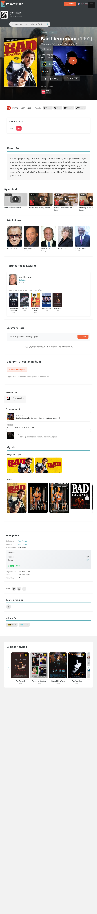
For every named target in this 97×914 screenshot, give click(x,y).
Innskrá (83, 337)
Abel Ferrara (25, 277)
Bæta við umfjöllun (17, 369)
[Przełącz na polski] (86, 4)
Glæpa (53, 33)
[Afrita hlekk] (24, 589)
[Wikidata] (8, 606)
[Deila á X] (19, 589)
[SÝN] (19, 128)
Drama (44, 33)
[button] (87, 498)
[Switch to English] (82, 4)
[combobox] (29, 24)
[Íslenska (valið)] (79, 4)
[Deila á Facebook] (14, 589)
